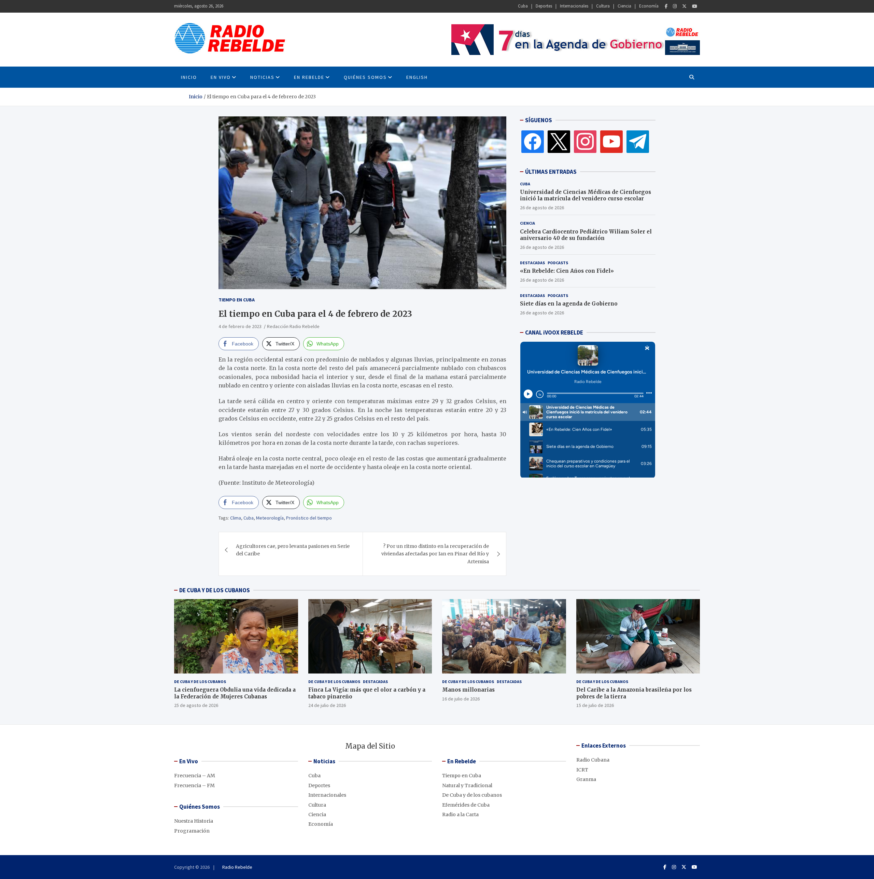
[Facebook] (666, 6)
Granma (586, 779)
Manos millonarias (468, 689)
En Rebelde (309, 77)
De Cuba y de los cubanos (200, 681)
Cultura (603, 6)
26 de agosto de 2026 (542, 207)
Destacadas (532, 262)
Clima (235, 518)
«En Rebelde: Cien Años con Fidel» (567, 271)
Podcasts (558, 262)
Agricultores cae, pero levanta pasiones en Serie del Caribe (293, 550)
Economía (649, 6)
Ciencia (624, 6)
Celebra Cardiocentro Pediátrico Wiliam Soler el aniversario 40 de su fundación (586, 235)
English (417, 77)
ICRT (582, 770)
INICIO (189, 77)
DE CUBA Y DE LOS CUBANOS (214, 590)
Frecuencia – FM (194, 785)
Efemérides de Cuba (466, 805)
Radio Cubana (592, 760)
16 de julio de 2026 (461, 699)
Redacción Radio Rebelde (293, 326)
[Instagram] (674, 6)
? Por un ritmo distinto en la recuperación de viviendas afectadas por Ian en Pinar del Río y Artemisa (435, 554)
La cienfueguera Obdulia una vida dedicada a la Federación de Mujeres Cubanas (235, 693)
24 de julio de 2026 (327, 705)
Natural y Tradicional (467, 785)
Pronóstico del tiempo (309, 518)
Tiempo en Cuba (236, 300)
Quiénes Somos (365, 77)
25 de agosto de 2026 (196, 705)
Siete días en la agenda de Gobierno (569, 303)
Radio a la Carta (460, 814)
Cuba (523, 6)
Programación (192, 831)
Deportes (544, 6)
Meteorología (270, 518)
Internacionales (574, 6)
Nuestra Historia (193, 821)
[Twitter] (684, 6)
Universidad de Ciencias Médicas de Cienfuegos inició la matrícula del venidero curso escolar (585, 195)
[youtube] (611, 141)
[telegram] (637, 141)
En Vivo (221, 77)
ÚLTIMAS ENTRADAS (551, 171)
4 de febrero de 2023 (240, 326)
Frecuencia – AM (194, 775)
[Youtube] (694, 6)
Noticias (262, 77)
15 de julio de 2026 (595, 705)
